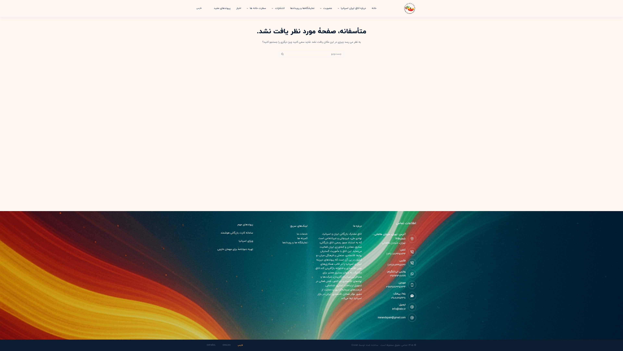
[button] (200, 8)
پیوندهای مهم (245, 224)
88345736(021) (397, 265)
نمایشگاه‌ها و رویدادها (302, 8)
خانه (374, 8)
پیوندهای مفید (222, 8)
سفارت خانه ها (258, 8)
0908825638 (398, 298)
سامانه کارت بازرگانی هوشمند (237, 233)
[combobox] (314, 54)
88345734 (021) (396, 254)
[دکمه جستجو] (282, 54)
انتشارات (280, 8)
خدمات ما (302, 234)
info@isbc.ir (399, 309)
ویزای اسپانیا (246, 241)
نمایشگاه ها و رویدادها (294, 242)
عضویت (327, 8)
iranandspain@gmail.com (392, 317)
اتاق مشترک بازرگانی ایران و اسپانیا (342, 234)
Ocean (354, 345)
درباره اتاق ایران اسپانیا (353, 8)
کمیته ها (302, 238)
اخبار (238, 8)
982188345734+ (396, 287)
